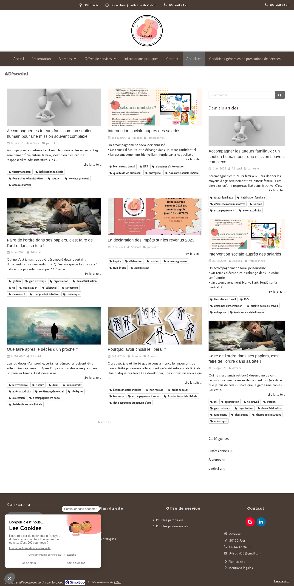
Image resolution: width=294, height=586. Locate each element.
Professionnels (219, 450)
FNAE (117, 582)
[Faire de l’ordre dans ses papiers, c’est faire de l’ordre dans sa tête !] (54, 217)
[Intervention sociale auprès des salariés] (155, 107)
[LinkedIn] (261, 521)
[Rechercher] (280, 95)
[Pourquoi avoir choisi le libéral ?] (155, 326)
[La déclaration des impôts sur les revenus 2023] (155, 217)
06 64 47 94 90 (240, 547)
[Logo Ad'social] (147, 48)
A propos (215, 459)
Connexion (281, 581)
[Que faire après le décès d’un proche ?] (54, 326)
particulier (215, 468)
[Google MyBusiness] (250, 521)
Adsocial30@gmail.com (245, 553)
